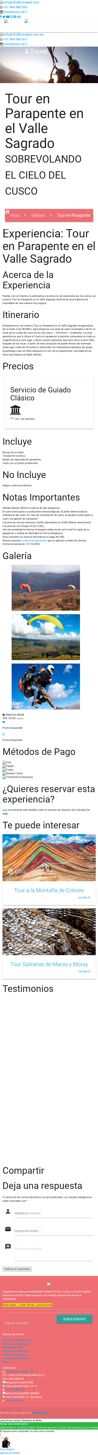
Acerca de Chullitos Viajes (17, 1340)
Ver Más (83, 897)
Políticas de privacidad (15, 1351)
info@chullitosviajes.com (21, 2)
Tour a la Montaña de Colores (49, 890)
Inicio (15, 215)
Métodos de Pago (12, 1347)
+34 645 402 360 (14, 1400)
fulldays (38, 215)
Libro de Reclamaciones (16, 1358)
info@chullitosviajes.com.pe (24, 34)
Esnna (6, 1361)
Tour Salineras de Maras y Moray (49, 964)
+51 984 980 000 (15, 7)
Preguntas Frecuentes (15, 1354)
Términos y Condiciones (16, 1343)
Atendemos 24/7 (15, 12)
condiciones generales (34, 540)
